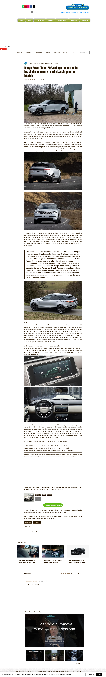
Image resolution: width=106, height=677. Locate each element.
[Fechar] (104, 674)
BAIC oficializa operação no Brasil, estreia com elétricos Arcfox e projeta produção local (78, 561)
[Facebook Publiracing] (31, 6)
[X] (34, 6)
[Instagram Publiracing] (28, 6)
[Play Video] (35, 655)
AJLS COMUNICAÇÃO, (25, 671)
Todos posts (20, 52)
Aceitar (99, 674)
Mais (64, 52)
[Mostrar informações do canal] (82, 612)
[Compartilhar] (79, 612)
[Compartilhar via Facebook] (25, 531)
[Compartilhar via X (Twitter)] (29, 531)
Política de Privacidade (65, 674)
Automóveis (28, 52)
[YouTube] (25, 6)
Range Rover (37, 522)
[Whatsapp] (23, 6)
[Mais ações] (81, 63)
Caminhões (47, 52)
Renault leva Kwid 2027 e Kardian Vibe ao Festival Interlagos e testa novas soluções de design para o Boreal (53, 561)
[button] (73, 52)
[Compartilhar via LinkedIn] (32, 531)
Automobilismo (38, 52)
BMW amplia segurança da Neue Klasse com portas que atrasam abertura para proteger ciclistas (28, 561)
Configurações (90, 674)
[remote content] (53, 471)
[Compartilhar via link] (36, 531)
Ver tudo (87, 542)
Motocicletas (56, 52)
